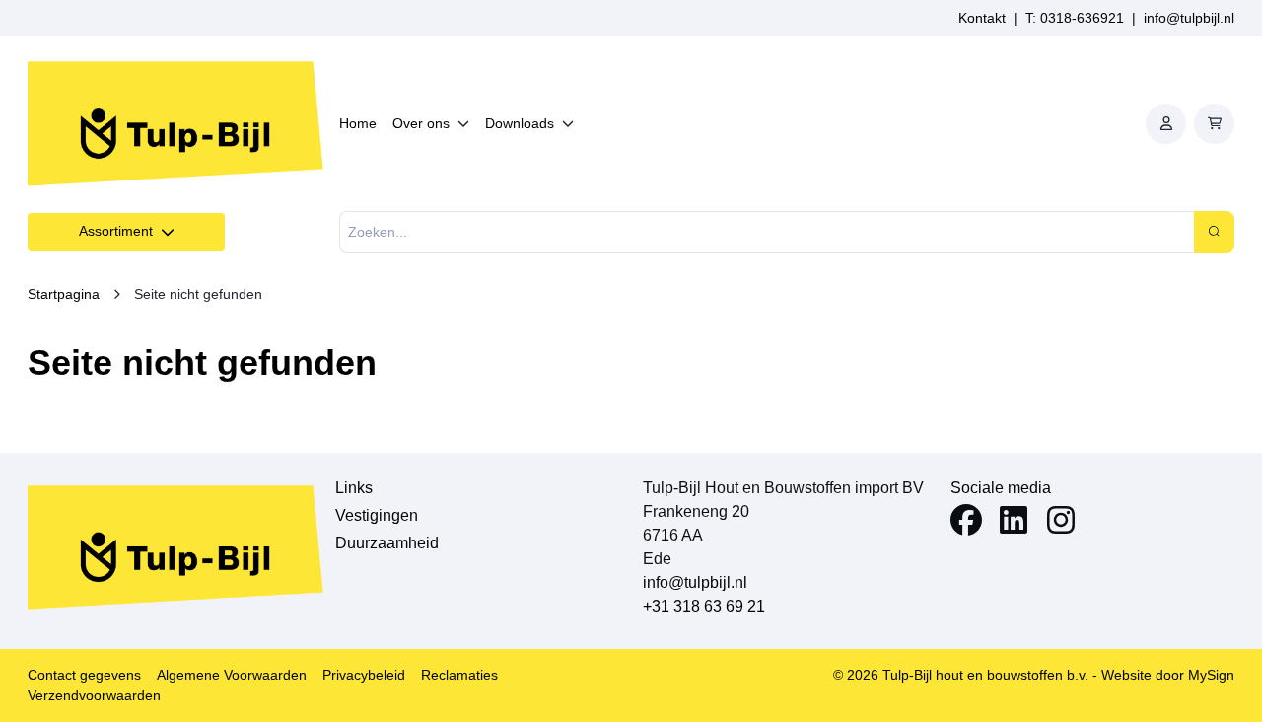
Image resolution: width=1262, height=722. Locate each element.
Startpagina (64, 294)
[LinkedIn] (1013, 523)
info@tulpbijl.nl (1189, 18)
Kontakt (982, 18)
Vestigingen (376, 515)
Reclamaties (459, 675)
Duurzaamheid (387, 543)
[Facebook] (966, 523)
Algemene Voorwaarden (232, 675)
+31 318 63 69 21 (704, 606)
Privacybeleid (363, 675)
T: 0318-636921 (1074, 18)
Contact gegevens (84, 675)
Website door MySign (1167, 675)
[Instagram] (1061, 523)
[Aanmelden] (1166, 124)
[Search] (1214, 232)
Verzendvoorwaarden (94, 695)
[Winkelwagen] (1214, 124)
